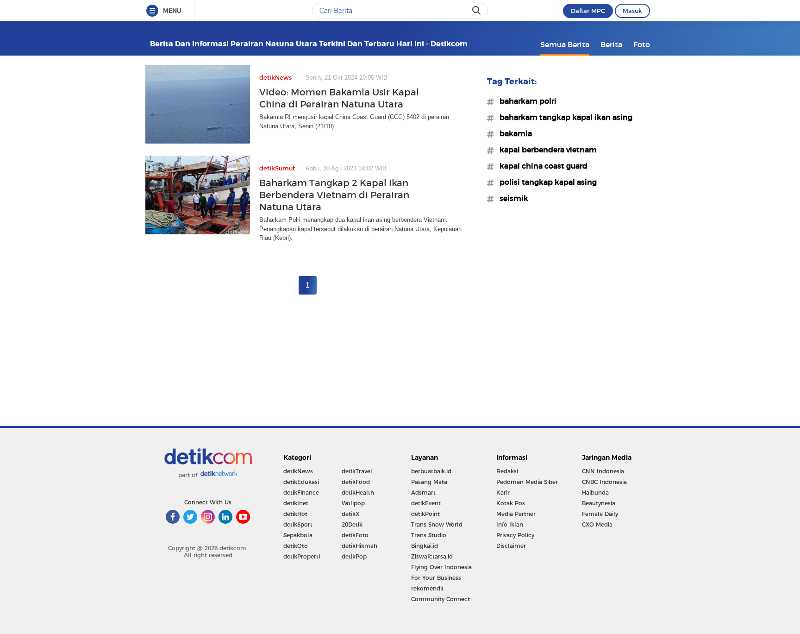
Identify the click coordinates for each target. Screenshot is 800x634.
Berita (611, 44)
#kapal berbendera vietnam (545, 149)
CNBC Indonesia (604, 481)
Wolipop (353, 503)
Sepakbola (297, 535)
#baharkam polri (525, 101)
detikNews (298, 471)
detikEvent (426, 503)
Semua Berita (564, 44)
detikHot (295, 513)
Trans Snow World (436, 524)
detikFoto (355, 535)
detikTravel (357, 471)
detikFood (356, 481)
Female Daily (600, 513)
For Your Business (436, 577)
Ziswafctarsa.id (432, 556)
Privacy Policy (515, 535)
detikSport (297, 524)
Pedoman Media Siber (527, 481)
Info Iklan (509, 524)
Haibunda (595, 492)
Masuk (632, 10)
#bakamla (513, 133)
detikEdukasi (301, 481)
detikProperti (301, 556)
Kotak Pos (510, 503)
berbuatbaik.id (431, 471)
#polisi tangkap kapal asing (545, 182)
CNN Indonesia (603, 471)
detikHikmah (359, 545)
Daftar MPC (588, 10)
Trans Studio (428, 535)
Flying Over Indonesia (441, 567)
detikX (350, 513)
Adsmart (423, 492)
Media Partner (516, 513)
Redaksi (507, 471)
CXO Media (597, 524)
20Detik (352, 524)
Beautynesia (598, 503)
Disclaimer (511, 545)
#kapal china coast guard (541, 165)
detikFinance (301, 492)
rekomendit (427, 588)
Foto (641, 44)
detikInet (295, 503)
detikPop (354, 556)
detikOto (295, 545)
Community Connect (440, 599)
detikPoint (425, 513)
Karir (503, 492)
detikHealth (358, 492)
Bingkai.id (424, 545)
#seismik (511, 198)
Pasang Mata (429, 481)
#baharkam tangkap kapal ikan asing (563, 117)
